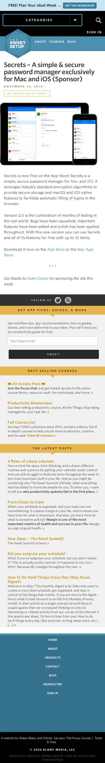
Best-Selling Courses (52, 371)
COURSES (56, 41)
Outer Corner (37, 278)
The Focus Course (78, 738)
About (53, 648)
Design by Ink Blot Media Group (36, 755)
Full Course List (21, 422)
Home (52, 640)
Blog (52, 675)
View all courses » (41, 435)
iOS (90, 181)
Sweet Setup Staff (30, 93)
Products (52, 657)
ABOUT (40, 41)
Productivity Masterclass (30, 403)
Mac (74, 181)
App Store (56, 249)
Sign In (94, 32)
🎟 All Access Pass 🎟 (26, 384)
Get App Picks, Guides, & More (52, 310)
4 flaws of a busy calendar (31, 461)
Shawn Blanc (27, 738)
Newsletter (52, 684)
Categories (39, 20)
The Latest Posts (52, 448)
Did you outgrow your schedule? (37, 554)
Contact (53, 666)
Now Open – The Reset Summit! (36, 539)
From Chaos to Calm (26, 502)
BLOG (72, 41)
